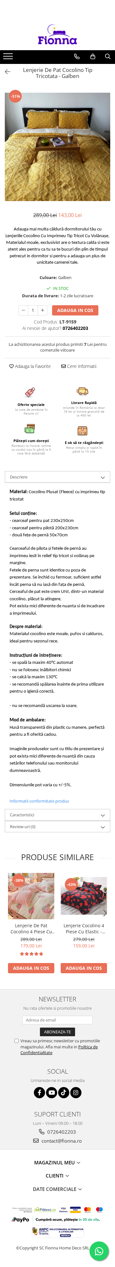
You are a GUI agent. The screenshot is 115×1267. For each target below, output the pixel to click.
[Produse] (8, 58)
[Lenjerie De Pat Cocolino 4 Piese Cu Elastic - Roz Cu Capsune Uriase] (31, 896)
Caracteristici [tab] (22, 815)
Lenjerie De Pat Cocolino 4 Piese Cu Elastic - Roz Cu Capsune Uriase (31, 928)
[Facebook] (39, 1092)
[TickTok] (63, 1092)
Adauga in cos (75, 310)
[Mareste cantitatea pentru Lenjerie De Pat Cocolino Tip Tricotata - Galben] (42, 310)
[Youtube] (51, 1092)
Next (105, 153)
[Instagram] (75, 1092)
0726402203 (61, 1132)
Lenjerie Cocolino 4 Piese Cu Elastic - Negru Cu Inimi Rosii (84, 928)
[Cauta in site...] (108, 56)
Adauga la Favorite (32, 366)
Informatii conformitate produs (39, 801)
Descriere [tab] (18, 477)
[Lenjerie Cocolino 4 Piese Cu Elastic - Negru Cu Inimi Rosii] (84, 896)
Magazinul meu (55, 1162)
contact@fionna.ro (61, 1141)
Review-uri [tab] (22, 826)
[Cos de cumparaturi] (93, 56)
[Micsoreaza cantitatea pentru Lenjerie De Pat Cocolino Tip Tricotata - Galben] (23, 310)
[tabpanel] (57, 147)
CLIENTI (55, 1175)
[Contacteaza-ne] (77, 56)
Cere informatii (81, 366)
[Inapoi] (5, 71)
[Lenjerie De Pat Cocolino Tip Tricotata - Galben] (57, 147)
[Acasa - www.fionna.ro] (57, 34)
